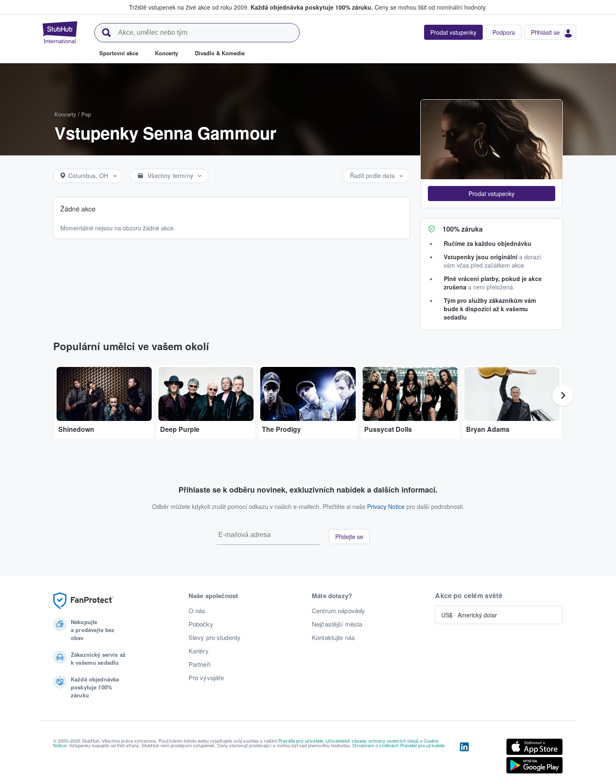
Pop (86, 114)
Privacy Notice (386, 506)
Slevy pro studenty (215, 637)
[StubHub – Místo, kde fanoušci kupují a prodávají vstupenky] (60, 32)
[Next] (562, 395)
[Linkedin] (464, 758)
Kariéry (199, 651)
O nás (197, 610)
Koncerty (65, 114)
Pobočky (201, 624)
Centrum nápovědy (338, 610)
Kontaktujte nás (333, 637)
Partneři (199, 664)
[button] (491, 193)
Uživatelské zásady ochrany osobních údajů (372, 740)
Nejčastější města (337, 624)
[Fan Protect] (83, 600)
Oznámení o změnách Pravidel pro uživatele (398, 745)
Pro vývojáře (206, 677)
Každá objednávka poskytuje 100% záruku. (312, 7)
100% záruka (463, 229)
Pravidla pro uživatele (300, 740)
